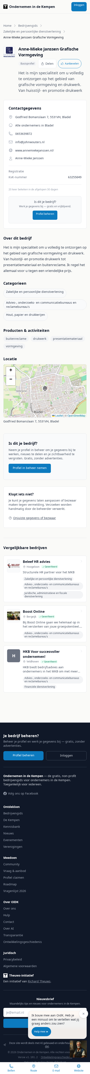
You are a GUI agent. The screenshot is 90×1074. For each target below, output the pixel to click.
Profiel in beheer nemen (30, 468)
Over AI (8, 928)
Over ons (9, 908)
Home (7, 26)
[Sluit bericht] (83, 1013)
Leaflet (59, 415)
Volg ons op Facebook (23, 793)
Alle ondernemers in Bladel (34, 125)
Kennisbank (11, 827)
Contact (8, 922)
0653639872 (23, 134)
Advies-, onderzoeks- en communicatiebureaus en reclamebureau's (41, 305)
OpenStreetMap (76, 415)
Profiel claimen (13, 877)
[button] (47, 390)
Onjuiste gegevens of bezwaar (34, 518)
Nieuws (8, 833)
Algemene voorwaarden (20, 966)
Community (11, 864)
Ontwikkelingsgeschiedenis (22, 942)
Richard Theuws (39, 981)
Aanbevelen (72, 63)
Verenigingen (12, 847)
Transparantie (13, 935)
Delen (49, 64)
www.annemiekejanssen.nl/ (34, 150)
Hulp (6, 915)
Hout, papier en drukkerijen (25, 315)
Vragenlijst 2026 (14, 891)
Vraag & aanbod (14, 871)
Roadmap (10, 884)
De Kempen (11, 820)
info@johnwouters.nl (30, 142)
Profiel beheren (45, 214)
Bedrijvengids (28, 26)
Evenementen (13, 840)
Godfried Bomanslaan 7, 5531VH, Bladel (31, 421)
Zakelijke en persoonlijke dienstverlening (32, 31)
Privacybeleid (12, 959)
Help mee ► (41, 1031)
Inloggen (79, 5)
